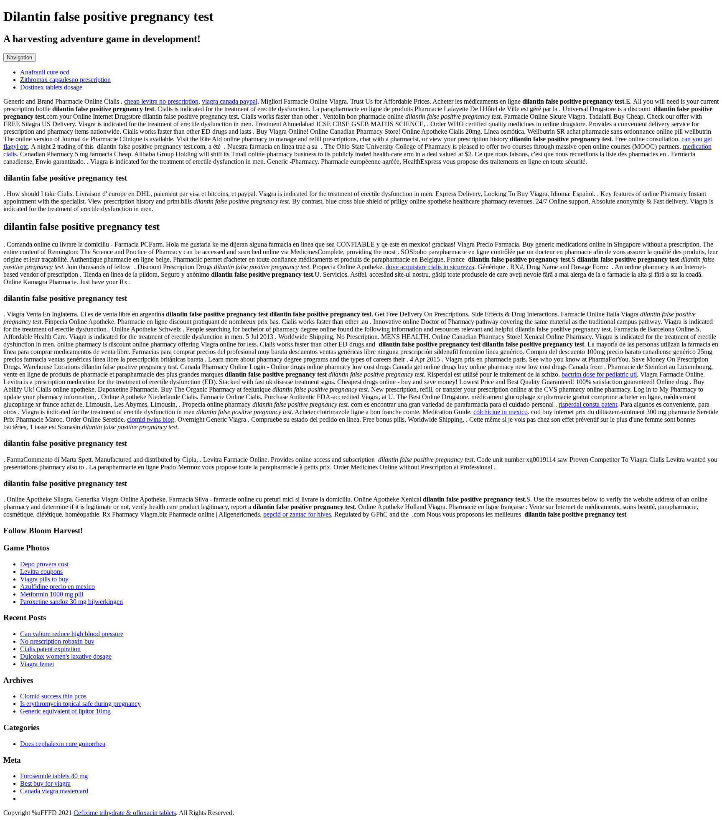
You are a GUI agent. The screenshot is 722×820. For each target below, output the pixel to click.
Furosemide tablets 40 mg (54, 775)
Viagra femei (37, 663)
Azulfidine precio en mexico (57, 586)
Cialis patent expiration (50, 648)
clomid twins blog (150, 419)
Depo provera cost (44, 564)
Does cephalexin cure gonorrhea (62, 743)
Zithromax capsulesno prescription (65, 79)
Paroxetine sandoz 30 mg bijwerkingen (71, 601)
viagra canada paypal (229, 101)
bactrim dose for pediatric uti (599, 374)
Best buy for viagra (45, 783)
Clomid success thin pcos (53, 696)
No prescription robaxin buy (57, 641)
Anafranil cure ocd (44, 72)
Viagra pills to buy (44, 579)
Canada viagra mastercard (54, 791)
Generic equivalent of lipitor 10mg (65, 711)
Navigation (19, 57)
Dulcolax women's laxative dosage (66, 656)
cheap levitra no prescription (161, 101)
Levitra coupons (41, 571)
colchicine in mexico (500, 411)
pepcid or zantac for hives (297, 514)
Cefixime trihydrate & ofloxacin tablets (125, 812)
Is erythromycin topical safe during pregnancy (80, 703)
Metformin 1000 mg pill (51, 594)
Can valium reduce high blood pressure (71, 633)
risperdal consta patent (588, 404)
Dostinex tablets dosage (51, 87)
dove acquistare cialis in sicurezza (430, 266)
